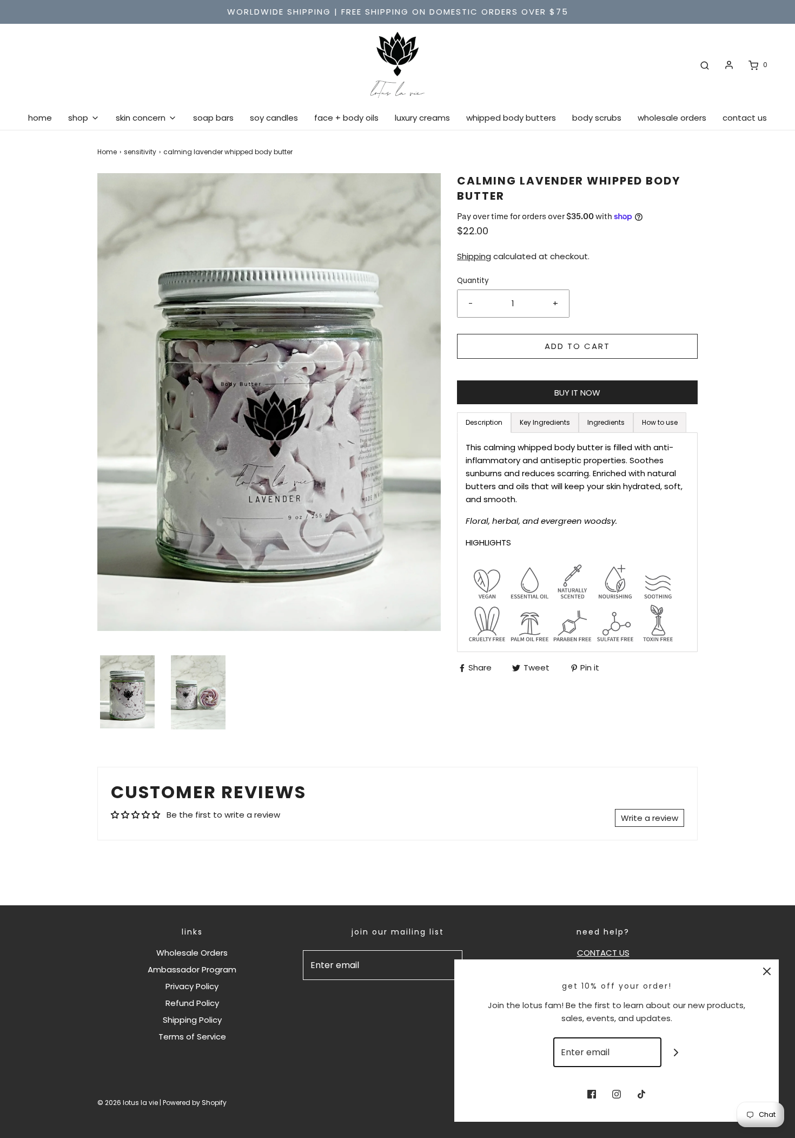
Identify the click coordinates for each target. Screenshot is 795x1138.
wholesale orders (672, 117)
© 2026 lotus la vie (127, 1102)
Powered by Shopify (195, 1102)
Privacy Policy (191, 986)
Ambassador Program (192, 969)
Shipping (474, 256)
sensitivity (140, 151)
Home (107, 151)
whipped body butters (511, 117)
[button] (127, 691)
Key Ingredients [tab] (545, 422)
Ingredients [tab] (606, 422)
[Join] (676, 1052)
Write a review (649, 818)
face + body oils (346, 117)
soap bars (213, 117)
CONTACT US (603, 952)
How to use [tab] (660, 422)
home (40, 117)
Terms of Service (192, 1036)
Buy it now (577, 392)
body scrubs (596, 117)
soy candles (274, 117)
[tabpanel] (577, 542)
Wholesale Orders (192, 952)
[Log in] (729, 65)
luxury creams (422, 117)
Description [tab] (484, 422)
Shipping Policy (192, 1019)
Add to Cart (577, 346)
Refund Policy (192, 1003)
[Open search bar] (704, 65)
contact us (745, 117)
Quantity (473, 280)
